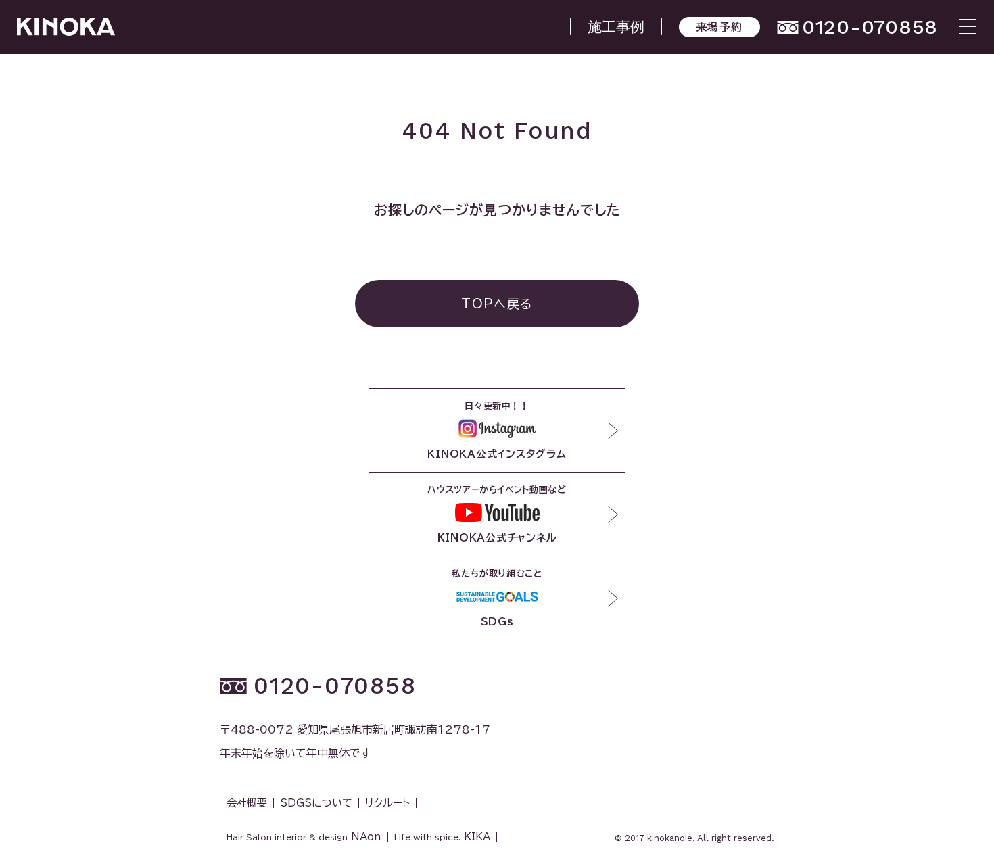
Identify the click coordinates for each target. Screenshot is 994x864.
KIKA (442, 837)
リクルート (387, 803)
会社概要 (247, 803)
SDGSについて (316, 803)
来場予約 (719, 27)
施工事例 (616, 26)
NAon (304, 837)
